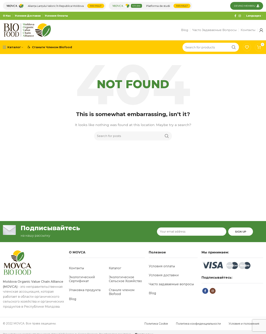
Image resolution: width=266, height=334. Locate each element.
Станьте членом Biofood (122, 292)
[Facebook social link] (235, 15)
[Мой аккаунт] (261, 30)
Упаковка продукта (84, 290)
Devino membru (244, 5)
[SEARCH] (234, 47)
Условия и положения (244, 323)
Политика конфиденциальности (198, 323)
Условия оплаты (162, 266)
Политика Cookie (156, 323)
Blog (72, 299)
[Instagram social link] (239, 15)
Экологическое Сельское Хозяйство (125, 279)
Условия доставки (164, 275)
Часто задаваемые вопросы (171, 284)
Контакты (76, 268)
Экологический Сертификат (82, 279)
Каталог (115, 268)
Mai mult (95, 5)
